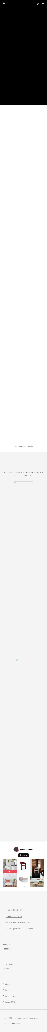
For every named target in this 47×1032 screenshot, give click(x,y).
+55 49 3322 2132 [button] (14, 916)
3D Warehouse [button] (9, 964)
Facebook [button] (7, 949)
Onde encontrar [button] (9, 996)
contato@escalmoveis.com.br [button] (18, 922)
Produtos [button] (6, 984)
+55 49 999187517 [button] (14, 910)
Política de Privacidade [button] (12, 1023)
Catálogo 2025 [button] (9, 1002)
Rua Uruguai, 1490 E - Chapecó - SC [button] (22, 928)
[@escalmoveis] (16, 849)
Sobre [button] (5, 990)
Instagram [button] (7, 944)
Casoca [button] (6, 968)
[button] (43, 4)
